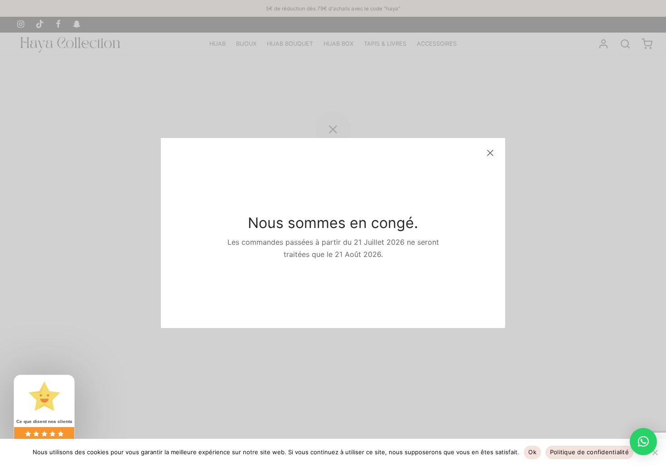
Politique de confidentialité (589, 452)
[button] (643, 441)
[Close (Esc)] (490, 153)
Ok (532, 452)
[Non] (654, 452)
